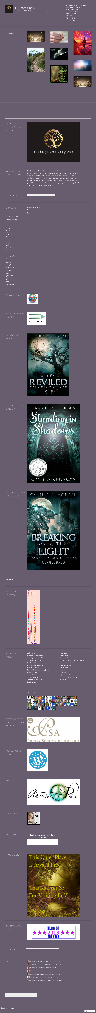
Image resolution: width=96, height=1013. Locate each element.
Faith (7, 226)
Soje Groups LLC (65, 675)
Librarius (62, 670)
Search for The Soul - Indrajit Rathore (72, 660)
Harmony (8, 230)
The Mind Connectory (34, 660)
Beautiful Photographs (34, 207)
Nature (8, 247)
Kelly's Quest (31, 653)
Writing (7, 281)
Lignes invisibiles (65, 667)
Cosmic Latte (64, 655)
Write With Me (72, 14)
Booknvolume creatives (76, 6)
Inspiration (9, 234)
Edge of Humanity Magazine (36, 665)
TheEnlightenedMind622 (35, 658)
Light (7, 239)
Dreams (8, 224)
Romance (8, 270)
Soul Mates (8, 273)
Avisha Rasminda (32, 672)
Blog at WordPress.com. (8, 1008)
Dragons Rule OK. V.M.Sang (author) (39, 670)
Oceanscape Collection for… (54, 965)
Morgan (33, 968)
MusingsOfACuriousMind (35, 655)
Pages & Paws (64, 653)
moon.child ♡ (31, 675)
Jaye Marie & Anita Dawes (68, 663)
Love (7, 243)
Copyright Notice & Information (73, 8)
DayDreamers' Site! (33, 682)
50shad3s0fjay (34, 977)
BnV (29, 213)
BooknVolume (25, 8)
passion (7, 251)
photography (10, 256)
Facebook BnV (13, 579)
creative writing (11, 220)
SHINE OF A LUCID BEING (68, 677)
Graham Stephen (36, 965)
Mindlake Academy (33, 667)
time (7, 278)
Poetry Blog (9, 265)
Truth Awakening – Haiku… (48, 968)
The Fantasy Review (66, 672)
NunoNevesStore (65, 658)
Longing (8, 241)
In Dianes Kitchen (65, 665)
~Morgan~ (10, 284)
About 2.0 (69, 16)
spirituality (10, 276)
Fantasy (8, 228)
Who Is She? (70, 18)
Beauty (29, 210)
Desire (7, 222)
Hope (7, 232)
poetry (8, 262)
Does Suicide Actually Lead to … (53, 961)
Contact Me (71, 20)
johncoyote (63, 679)
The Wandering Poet (33, 677)
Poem (8, 259)
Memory (7, 245)
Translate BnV (72, 11)
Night (7, 250)
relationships (10, 268)
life (6, 237)
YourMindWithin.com (33, 663)
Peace (7, 253)
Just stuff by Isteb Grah (34, 679)
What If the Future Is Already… (52, 980)
